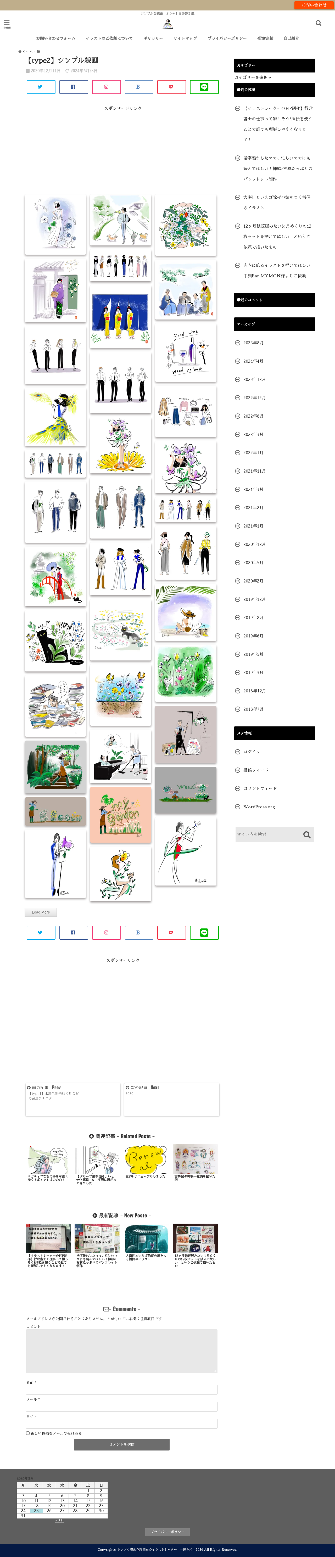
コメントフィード (260, 789)
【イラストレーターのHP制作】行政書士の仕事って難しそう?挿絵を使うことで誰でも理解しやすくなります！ (278, 124)
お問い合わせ (314, 5)
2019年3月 (253, 673)
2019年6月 (253, 636)
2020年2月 (253, 581)
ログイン (251, 752)
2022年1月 (253, 453)
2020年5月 (253, 563)
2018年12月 (254, 691)
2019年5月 (253, 654)
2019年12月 (254, 599)
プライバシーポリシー (227, 38)
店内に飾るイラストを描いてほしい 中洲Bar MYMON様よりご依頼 (279, 271)
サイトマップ (185, 38)
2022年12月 (254, 398)
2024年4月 (253, 361)
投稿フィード (256, 770)
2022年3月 (253, 435)
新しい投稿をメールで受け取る (56, 1433)
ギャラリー (153, 38)
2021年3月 (253, 490)
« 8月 (59, 1520)
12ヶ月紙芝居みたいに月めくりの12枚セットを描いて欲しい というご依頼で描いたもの (277, 236)
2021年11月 (254, 471)
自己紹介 (291, 38)
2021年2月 (253, 508)
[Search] (307, 835)
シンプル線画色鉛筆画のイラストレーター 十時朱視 (155, 1549)
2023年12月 (254, 380)
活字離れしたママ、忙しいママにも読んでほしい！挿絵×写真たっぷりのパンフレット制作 (277, 168)
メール (33, 1399)
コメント (33, 1327)
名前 (31, 1382)
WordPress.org (259, 807)
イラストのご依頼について (109, 38)
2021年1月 (253, 526)
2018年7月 (253, 709)
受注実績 (265, 38)
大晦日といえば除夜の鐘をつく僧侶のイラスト (276, 202)
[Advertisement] (123, 152)
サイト (31, 1416)
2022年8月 (253, 416)
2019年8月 (253, 618)
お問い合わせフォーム (55, 38)
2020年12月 (254, 544)
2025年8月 (253, 343)
